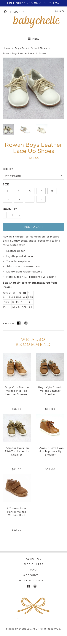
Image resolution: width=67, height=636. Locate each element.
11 (52, 191)
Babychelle (23, 629)
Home (6, 48)
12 (7, 199)
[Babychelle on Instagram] (34, 586)
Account (30, 575)
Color (8, 169)
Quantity (10, 208)
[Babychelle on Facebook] (27, 586)
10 (41, 191)
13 (18, 199)
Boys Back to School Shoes (31, 48)
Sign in (19, 11)
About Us (33, 558)
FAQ (33, 569)
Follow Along (30, 580)
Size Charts (33, 564)
